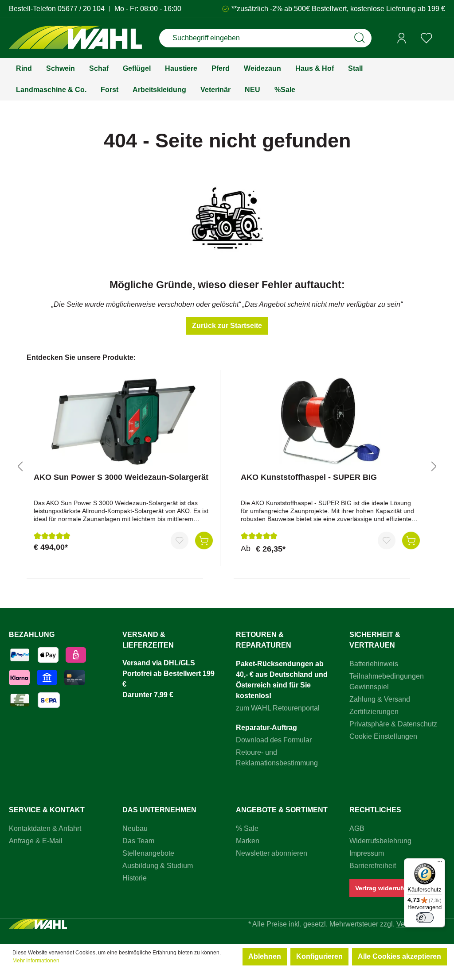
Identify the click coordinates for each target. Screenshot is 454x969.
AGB (356, 828)
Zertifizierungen (374, 711)
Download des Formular (274, 740)
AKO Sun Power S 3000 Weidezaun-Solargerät (121, 477)
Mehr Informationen (35, 960)
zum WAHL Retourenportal (278, 708)
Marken (247, 841)
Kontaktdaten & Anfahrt (45, 828)
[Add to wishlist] (179, 540)
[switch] (425, 917)
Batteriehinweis (373, 664)
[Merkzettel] (426, 38)
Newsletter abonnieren (271, 853)
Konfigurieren (319, 956)
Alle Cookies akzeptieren (399, 956)
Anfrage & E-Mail (36, 841)
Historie (134, 878)
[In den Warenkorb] (204, 540)
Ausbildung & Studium (157, 865)
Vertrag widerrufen (383, 888)
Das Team (138, 841)
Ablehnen (264, 956)
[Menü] (439, 863)
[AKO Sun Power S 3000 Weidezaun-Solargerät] (123, 421)
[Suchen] (360, 38)
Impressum (366, 853)
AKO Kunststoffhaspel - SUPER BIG (309, 477)
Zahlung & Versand (379, 699)
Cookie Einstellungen (383, 736)
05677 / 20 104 (81, 8)
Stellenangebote (148, 853)
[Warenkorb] (442, 38)
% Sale (247, 828)
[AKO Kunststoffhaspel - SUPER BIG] (330, 421)
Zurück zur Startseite (227, 325)
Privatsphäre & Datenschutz (393, 724)
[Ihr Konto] (401, 38)
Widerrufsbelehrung (380, 841)
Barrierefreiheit (372, 865)
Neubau (135, 828)
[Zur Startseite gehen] (75, 38)
